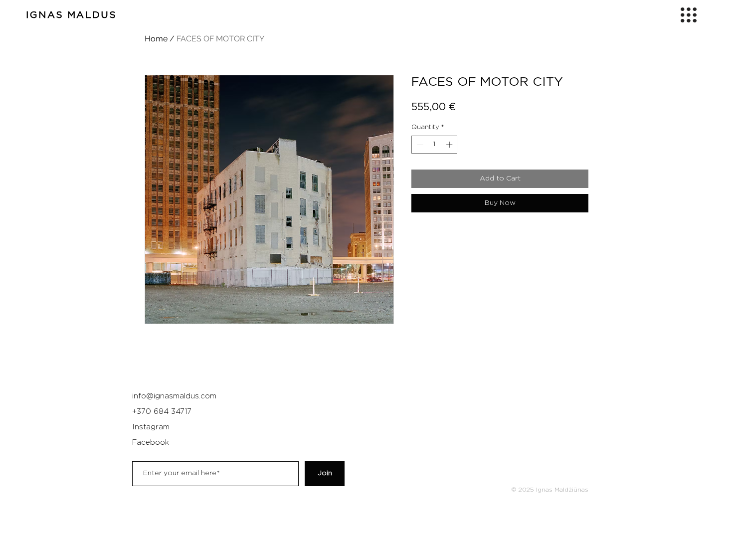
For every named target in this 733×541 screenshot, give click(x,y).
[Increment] (450, 144)
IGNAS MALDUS (71, 15)
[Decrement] (419, 144)
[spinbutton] (434, 144)
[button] (689, 14)
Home (156, 38)
